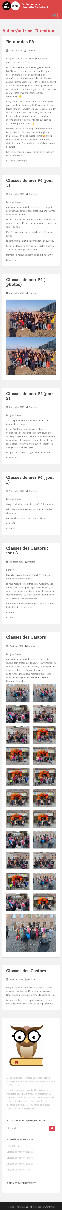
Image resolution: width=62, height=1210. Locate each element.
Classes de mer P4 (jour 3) (29, 182)
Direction (31, 50)
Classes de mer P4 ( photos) (25, 282)
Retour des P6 (20, 41)
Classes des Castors (26, 637)
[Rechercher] (52, 1128)
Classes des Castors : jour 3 (27, 550)
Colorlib (29, 1207)
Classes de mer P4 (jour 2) (29, 396)
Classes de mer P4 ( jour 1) (30, 479)
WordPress (49, 1207)
